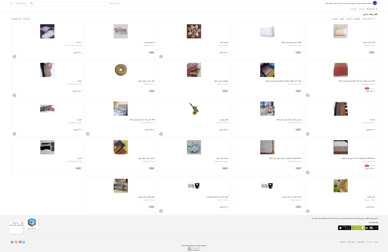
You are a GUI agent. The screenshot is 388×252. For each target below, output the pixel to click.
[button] (20, 3)
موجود (24, 19)
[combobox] (75, 3)
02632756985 (373, 223)
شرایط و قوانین (361, 242)
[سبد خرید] (11, 3)
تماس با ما (354, 9)
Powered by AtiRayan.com (194, 250)
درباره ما (361, 9)
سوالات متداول (351, 242)
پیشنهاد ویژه (15, 19)
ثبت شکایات (343, 242)
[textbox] (75, 3)
